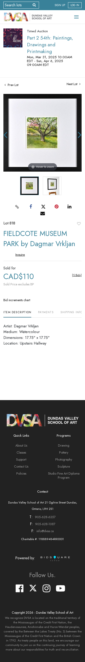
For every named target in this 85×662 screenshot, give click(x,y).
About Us (21, 445)
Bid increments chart (16, 300)
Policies (21, 473)
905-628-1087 (45, 524)
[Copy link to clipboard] (17, 206)
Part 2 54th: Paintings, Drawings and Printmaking (50, 45)
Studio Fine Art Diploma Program (64, 475)
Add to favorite (79, 223)
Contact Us (21, 466)
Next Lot (72, 84)
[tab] (17, 314)
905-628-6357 (45, 517)
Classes (21, 452)
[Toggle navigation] (76, 17)
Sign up (60, 5)
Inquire (20, 254)
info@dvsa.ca (45, 531)
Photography (63, 459)
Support (21, 459)
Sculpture (64, 466)
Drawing (63, 445)
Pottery (63, 452)
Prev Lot (12, 85)
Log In (74, 5)
